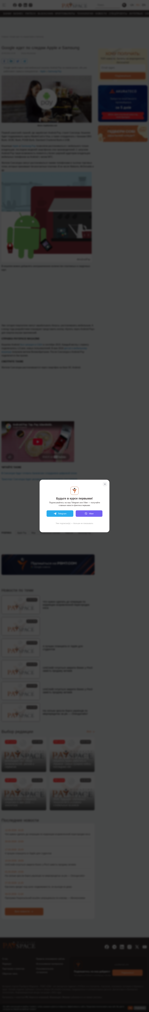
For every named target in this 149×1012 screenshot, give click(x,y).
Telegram (62, 513)
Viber (91, 513)
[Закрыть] (105, 484)
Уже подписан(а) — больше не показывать (74, 523)
